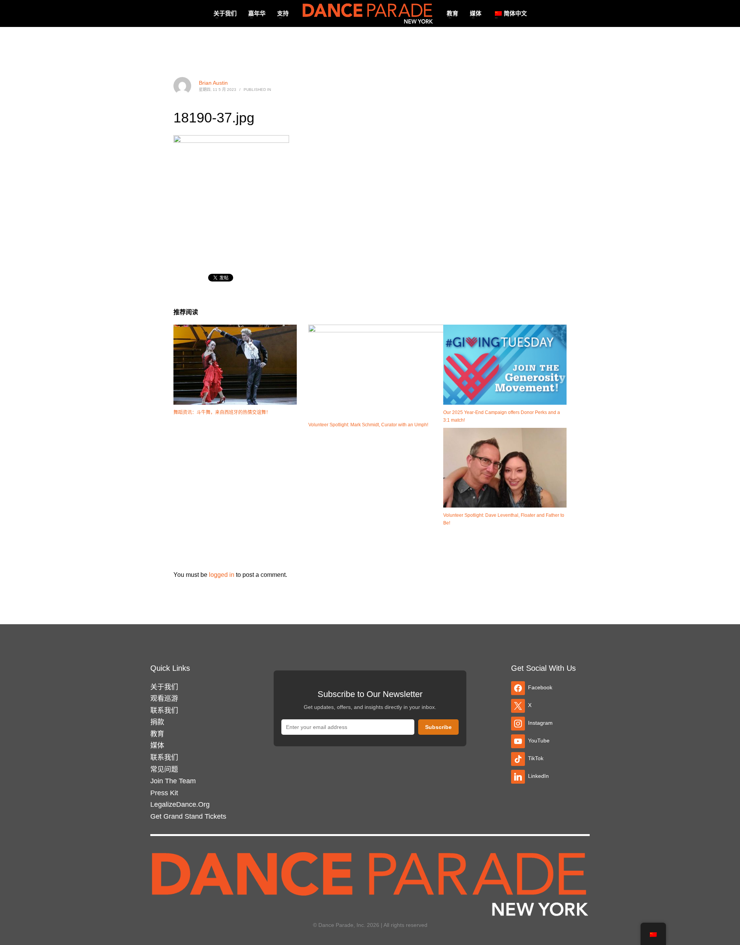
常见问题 (164, 769)
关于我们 (164, 687)
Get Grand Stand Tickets (188, 816)
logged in (222, 574)
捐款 (157, 722)
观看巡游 (164, 698)
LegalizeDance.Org (180, 804)
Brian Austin (213, 83)
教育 (157, 734)
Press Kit (164, 793)
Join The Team (173, 781)
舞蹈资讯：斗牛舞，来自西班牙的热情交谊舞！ (222, 412)
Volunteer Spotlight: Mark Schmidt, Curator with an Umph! (368, 424)
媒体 (157, 745)
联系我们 (164, 710)
